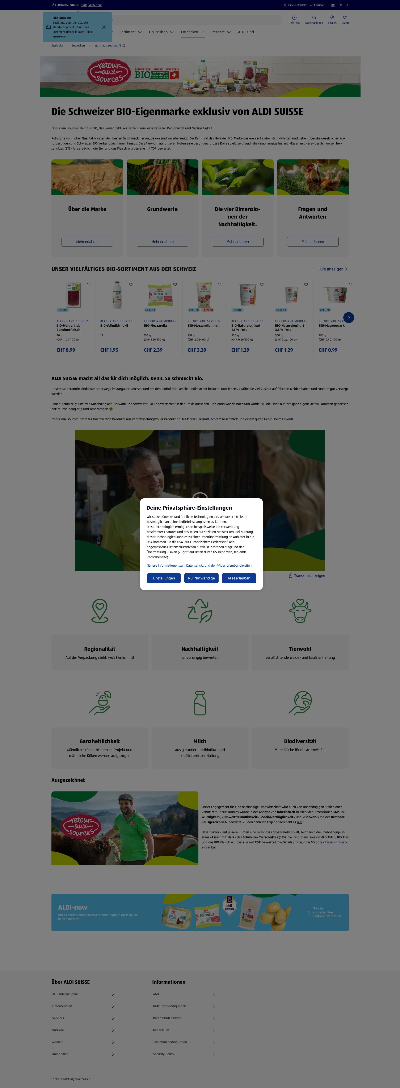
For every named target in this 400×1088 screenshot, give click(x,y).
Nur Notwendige (201, 578)
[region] (201, 544)
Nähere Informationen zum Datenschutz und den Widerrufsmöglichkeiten (199, 565)
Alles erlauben (239, 578)
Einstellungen (164, 578)
